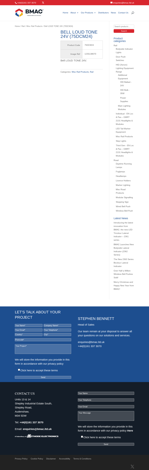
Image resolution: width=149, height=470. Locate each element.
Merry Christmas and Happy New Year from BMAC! (124, 285)
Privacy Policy (21, 459)
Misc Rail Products (34, 26)
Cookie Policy (37, 459)
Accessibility (64, 459)
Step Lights (121, 141)
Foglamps (120, 171)
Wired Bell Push (123, 206)
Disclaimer (51, 459)
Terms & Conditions (82, 459)
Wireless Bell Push (124, 211)
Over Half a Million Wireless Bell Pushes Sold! (123, 274)
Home (65, 13)
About (73, 13)
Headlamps (121, 176)
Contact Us (123, 13)
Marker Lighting (123, 185)
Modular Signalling (124, 197)
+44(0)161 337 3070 (90, 346)
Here (67, 363)
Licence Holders (123, 180)
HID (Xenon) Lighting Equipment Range (125, 68)
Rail (23, 26)
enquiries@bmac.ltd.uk (91, 342)
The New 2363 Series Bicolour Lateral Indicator (124, 262)
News (113, 13)
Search (124, 31)
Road (116, 160)
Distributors (103, 13)
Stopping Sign (122, 202)
